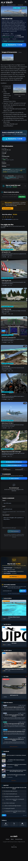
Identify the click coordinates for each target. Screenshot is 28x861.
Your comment (6, 515)
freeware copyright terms (10, 177)
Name (4, 500)
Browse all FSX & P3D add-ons (15, 462)
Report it (8, 178)
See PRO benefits (7, 208)
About (12, 839)
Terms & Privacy (18, 839)
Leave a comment (15, 478)
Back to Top (14, 847)
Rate (12, 33)
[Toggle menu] (25, 2)
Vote (4, 815)
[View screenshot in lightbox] (25, 14)
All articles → (14, 780)
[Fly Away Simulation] (12, 1)
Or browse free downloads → (14, 579)
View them (22, 196)
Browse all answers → (14, 746)
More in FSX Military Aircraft (14, 465)
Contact (7, 839)
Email (4, 506)
